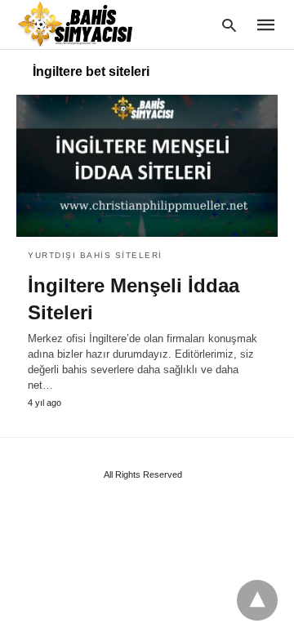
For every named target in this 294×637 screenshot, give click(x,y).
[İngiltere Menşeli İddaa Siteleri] (147, 166)
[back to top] (257, 600)
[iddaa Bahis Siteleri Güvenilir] (85, 24)
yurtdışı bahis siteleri (95, 255)
